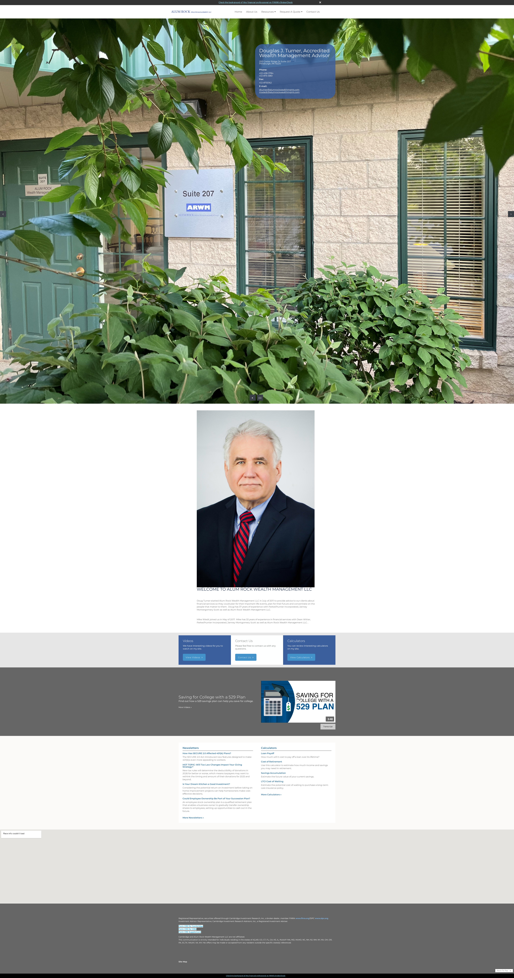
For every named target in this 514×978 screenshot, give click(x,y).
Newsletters (191, 531)
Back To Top (503, 754)
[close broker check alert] (320, 2)
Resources (267, 11)
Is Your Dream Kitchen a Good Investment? (206, 567)
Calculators (269, 531)
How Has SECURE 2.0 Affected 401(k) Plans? (207, 537)
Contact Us (313, 11)
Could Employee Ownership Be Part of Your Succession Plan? (216, 582)
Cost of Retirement (271, 545)
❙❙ (260, 181)
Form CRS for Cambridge (191, 709)
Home (238, 11)
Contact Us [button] (244, 441)
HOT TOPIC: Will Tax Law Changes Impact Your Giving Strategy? (212, 549)
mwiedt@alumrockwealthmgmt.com (279, 92)
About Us (251, 11)
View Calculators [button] (300, 441)
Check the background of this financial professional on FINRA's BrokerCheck (256, 2)
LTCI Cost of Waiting (272, 565)
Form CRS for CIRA (187, 712)
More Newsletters (193, 601)
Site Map (183, 745)
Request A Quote (290, 11)
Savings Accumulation (273, 556)
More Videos (185, 491)
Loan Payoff (267, 537)
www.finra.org (302, 702)
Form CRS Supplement (190, 715)
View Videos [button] (193, 441)
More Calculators (271, 578)
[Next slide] (511, 106)
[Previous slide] (3, 106)
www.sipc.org (321, 702)
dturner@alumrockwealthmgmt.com (279, 89)
